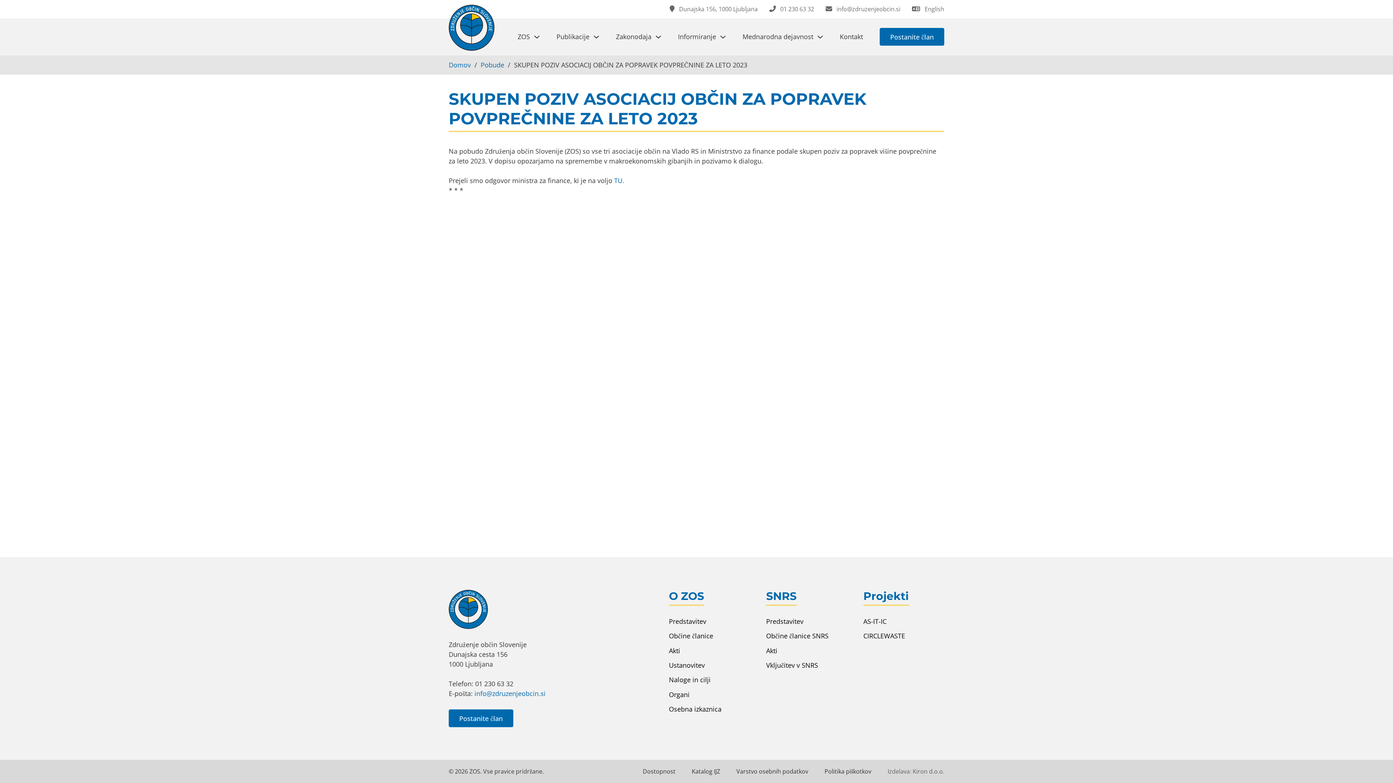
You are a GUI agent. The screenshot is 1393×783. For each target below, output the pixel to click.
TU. (619, 180)
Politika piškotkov (848, 771)
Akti (674, 650)
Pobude (492, 65)
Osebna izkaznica (695, 709)
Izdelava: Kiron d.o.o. (916, 771)
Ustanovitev (687, 665)
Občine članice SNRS (797, 635)
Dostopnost (659, 771)
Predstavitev (687, 621)
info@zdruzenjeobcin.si (510, 693)
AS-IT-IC (875, 621)
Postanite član (912, 37)
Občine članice (691, 635)
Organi (679, 694)
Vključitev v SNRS (792, 665)
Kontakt (851, 36)
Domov (460, 65)
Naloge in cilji (690, 679)
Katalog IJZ (706, 771)
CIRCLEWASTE (884, 635)
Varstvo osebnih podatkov (772, 771)
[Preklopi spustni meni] (537, 37)
